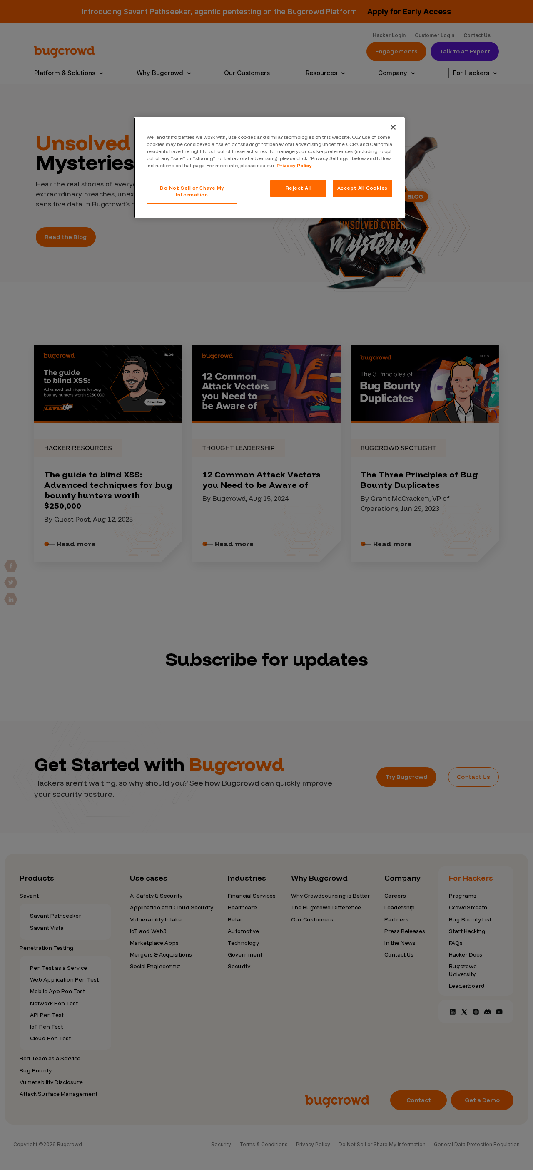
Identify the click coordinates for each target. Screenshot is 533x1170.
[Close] (393, 127)
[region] (269, 167)
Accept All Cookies (362, 188)
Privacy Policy (294, 165)
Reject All (299, 188)
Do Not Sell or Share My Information (192, 191)
